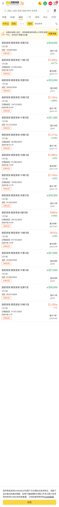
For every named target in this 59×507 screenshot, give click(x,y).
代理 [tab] (53, 17)
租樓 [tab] (12, 17)
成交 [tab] (21, 17)
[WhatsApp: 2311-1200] (45, 3)
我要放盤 (52, 33)
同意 (29, 502)
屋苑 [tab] (37, 17)
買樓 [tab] (4, 17)
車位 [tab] (45, 17)
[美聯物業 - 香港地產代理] (15, 3)
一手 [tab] (29, 17)
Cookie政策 (49, 497)
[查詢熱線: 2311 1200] (40, 3)
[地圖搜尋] (55, 11)
